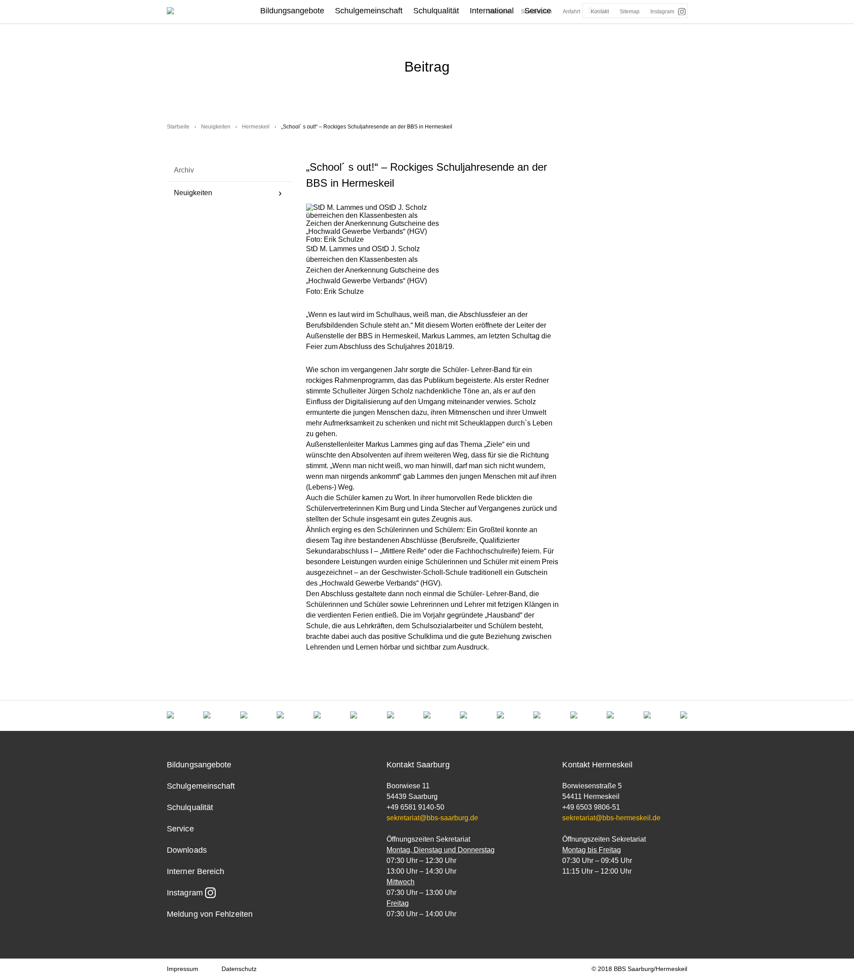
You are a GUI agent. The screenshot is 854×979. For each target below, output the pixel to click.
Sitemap (630, 11)
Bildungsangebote (292, 10)
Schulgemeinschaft (369, 10)
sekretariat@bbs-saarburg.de (432, 818)
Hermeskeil (256, 127)
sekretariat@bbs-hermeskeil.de (611, 818)
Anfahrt (571, 11)
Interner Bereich (195, 871)
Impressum (182, 968)
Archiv (184, 170)
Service (537, 10)
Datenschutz (239, 968)
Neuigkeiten (215, 127)
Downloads (187, 850)
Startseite (178, 127)
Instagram (662, 11)
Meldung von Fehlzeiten (210, 914)
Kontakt (600, 11)
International (492, 10)
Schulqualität (436, 10)
